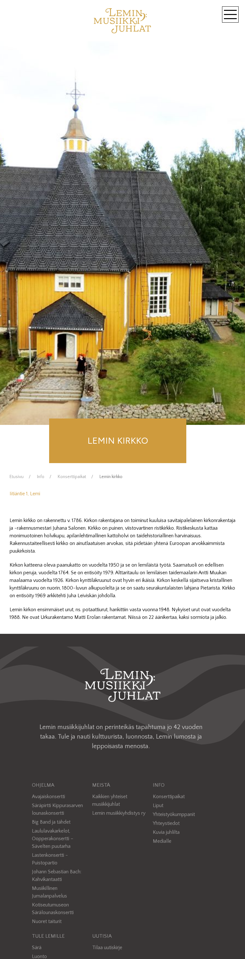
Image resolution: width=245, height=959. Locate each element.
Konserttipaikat (72, 476)
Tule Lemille (48, 936)
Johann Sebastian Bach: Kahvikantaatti (56, 875)
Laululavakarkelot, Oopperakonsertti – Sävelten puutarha (52, 838)
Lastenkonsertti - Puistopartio (50, 859)
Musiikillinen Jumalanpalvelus (49, 892)
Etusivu (17, 476)
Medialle (162, 841)
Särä (36, 947)
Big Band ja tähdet (51, 822)
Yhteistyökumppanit (174, 814)
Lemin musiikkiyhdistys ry (118, 813)
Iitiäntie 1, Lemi (25, 494)
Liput (158, 805)
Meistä (101, 785)
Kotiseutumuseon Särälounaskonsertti (53, 908)
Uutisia (102, 936)
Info (40, 476)
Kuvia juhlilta (166, 832)
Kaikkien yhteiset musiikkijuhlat (109, 800)
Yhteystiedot (166, 823)
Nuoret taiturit (47, 921)
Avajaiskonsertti (48, 796)
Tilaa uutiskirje (107, 947)
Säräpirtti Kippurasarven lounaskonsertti (57, 809)
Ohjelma (43, 785)
